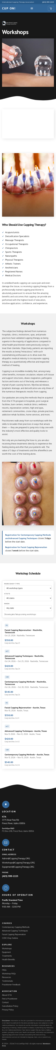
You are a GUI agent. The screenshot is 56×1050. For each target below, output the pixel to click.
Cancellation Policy (10, 1006)
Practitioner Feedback (11, 984)
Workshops (7, 948)
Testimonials (7, 981)
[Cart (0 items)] (51, 8)
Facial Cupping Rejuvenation (14, 934)
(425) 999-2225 (48, 2)
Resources (6, 977)
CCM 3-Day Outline (10, 938)
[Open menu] (31, 8)
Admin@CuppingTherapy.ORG (16, 858)
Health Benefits (8, 959)
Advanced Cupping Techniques (15, 931)
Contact (5, 1002)
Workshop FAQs (9, 973)
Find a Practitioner (9, 999)
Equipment (6, 952)
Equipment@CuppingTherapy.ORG (18, 867)
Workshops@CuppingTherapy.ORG (18, 862)
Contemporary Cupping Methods (16, 927)
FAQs (4, 970)
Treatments (7, 956)
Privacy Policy (8, 1010)
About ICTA (7, 995)
